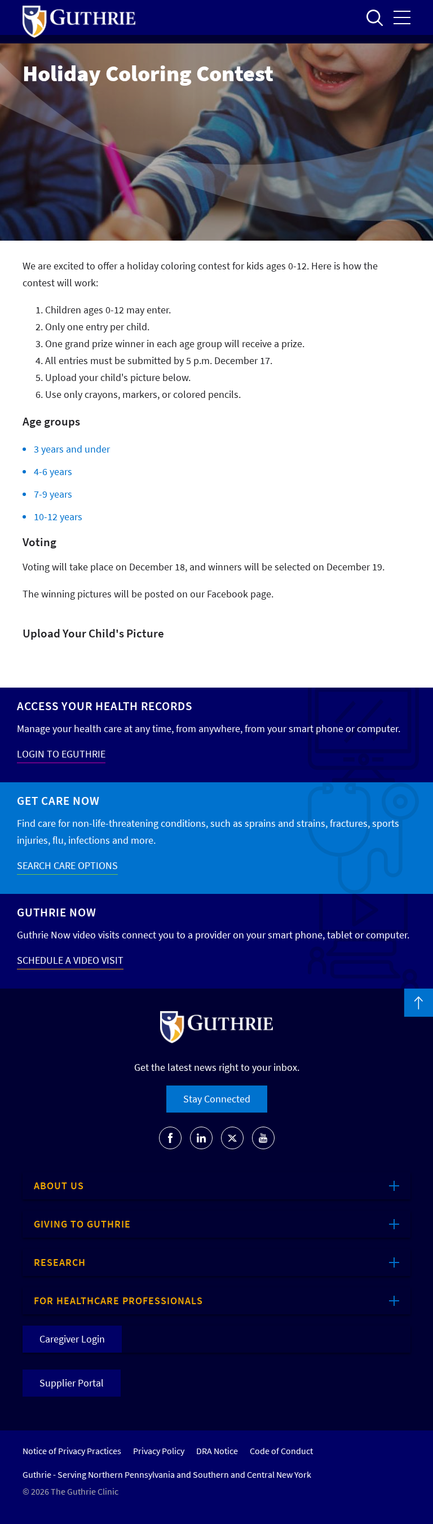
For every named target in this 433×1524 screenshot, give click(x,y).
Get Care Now (58, 800)
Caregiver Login (72, 1338)
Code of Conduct (281, 1450)
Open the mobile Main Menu (402, 17)
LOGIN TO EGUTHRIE (61, 753)
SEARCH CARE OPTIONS (67, 865)
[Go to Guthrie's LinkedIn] (201, 1138)
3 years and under (72, 448)
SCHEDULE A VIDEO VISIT (70, 960)
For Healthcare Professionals (118, 1300)
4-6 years (53, 471)
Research (60, 1262)
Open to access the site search (374, 17)
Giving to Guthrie (82, 1223)
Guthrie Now (56, 912)
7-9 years (53, 494)
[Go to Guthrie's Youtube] (263, 1138)
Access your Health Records (104, 706)
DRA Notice (217, 1450)
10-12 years (58, 516)
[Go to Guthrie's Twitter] (232, 1138)
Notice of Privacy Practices (72, 1450)
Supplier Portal (71, 1382)
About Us (59, 1185)
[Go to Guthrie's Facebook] (170, 1138)
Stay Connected (216, 1098)
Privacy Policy (158, 1450)
